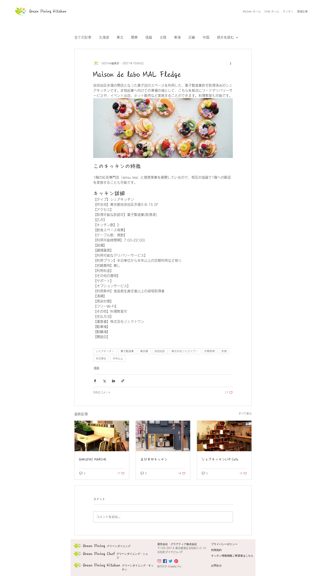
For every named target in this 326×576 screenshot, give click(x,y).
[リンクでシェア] (123, 381)
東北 (120, 37)
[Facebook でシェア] (95, 381)
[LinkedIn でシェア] (113, 381)
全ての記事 (82, 37)
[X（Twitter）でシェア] (104, 381)
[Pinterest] (176, 561)
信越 (148, 37)
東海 (177, 37)
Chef (99, 554)
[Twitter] (170, 561)
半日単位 (101, 358)
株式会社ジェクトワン (184, 351)
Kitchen (101, 565)
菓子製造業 (127, 351)
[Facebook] (165, 561)
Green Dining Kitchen (48, 11)
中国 (206, 37)
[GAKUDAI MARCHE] (102, 436)
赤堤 (224, 351)
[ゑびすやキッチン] (163, 436)
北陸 (163, 37)
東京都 (144, 351)
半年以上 (118, 358)
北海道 (104, 37)
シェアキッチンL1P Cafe (219, 459)
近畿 (191, 37)
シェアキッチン (105, 351)
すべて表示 (245, 413)
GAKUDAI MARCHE (92, 459)
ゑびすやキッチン (154, 459)
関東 (134, 37)
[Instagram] (159, 561)
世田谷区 (160, 351)
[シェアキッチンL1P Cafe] (224, 436)
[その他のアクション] (230, 63)
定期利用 (209, 351)
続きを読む (225, 37)
